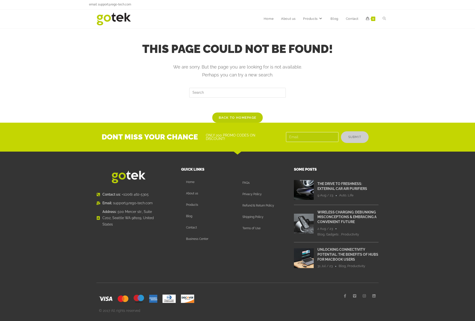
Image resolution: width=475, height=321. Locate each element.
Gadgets (332, 234)
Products (192, 204)
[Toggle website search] (384, 19)
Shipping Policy (252, 217)
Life (351, 195)
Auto (342, 195)
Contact (191, 227)
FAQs (246, 182)
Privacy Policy (252, 194)
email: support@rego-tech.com (110, 4)
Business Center (197, 239)
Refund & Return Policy (258, 205)
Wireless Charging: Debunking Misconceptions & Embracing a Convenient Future (347, 217)
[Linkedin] (374, 296)
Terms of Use (251, 228)
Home (190, 182)
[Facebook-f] (345, 296)
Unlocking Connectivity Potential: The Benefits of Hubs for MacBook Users (347, 254)
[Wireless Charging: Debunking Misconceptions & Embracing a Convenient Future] (304, 223)
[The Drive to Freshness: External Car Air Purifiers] (304, 189)
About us (192, 193)
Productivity (350, 234)
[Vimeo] (354, 296)
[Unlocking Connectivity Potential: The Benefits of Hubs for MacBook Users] (304, 258)
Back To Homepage (238, 117)
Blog (189, 216)
